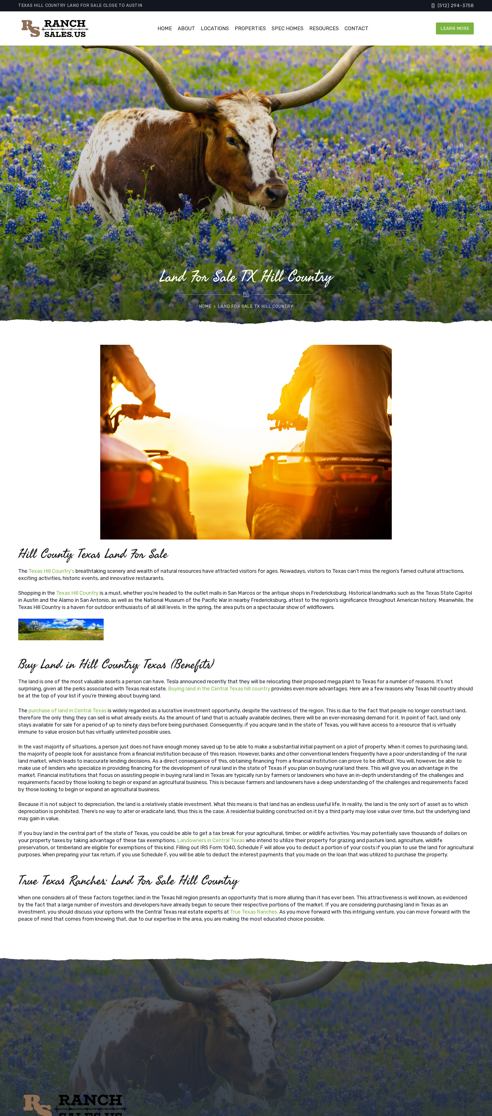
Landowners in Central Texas (210, 840)
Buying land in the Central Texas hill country (218, 689)
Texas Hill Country (77, 593)
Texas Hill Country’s (51, 571)
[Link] (54, 28)
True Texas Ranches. (253, 912)
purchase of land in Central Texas (67, 710)
